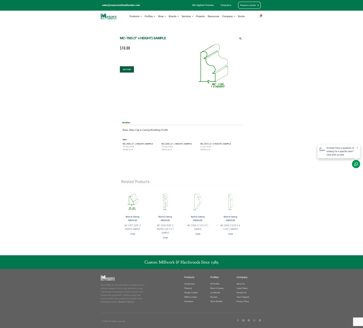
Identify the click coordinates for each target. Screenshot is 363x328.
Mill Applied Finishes (203, 5)
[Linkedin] (260, 320)
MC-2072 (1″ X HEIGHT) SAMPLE (215, 144)
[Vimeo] (243, 320)
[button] (240, 38)
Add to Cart (127, 69)
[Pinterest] (249, 320)
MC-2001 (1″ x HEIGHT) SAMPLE (138, 144)
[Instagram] (254, 320)
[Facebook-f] (238, 320)
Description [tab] (126, 122)
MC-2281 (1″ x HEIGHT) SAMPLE (177, 144)
